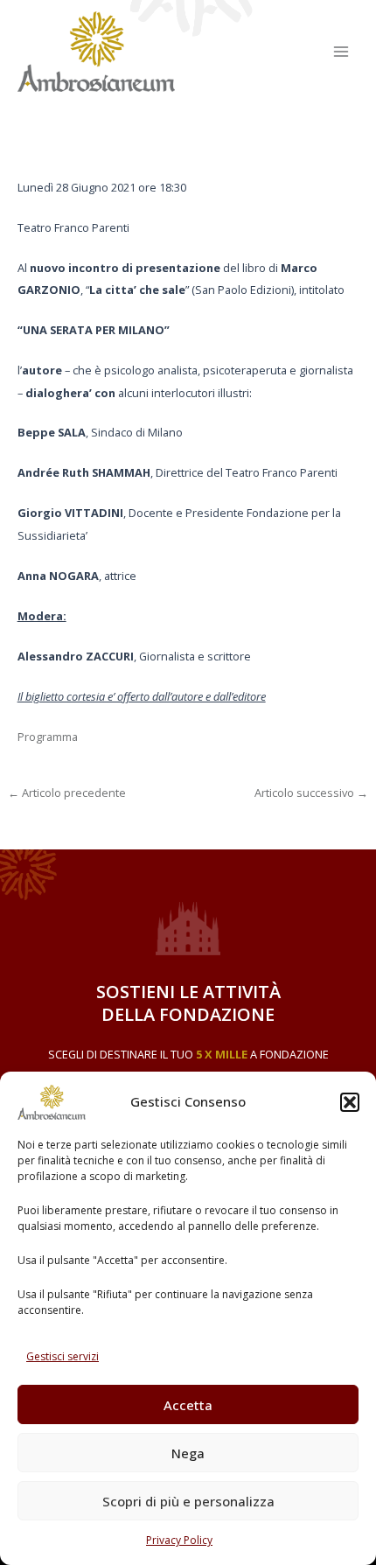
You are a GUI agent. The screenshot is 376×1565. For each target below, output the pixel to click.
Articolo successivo (311, 793)
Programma (47, 736)
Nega (188, 1453)
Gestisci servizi (62, 1356)
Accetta (188, 1405)
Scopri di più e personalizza (188, 1501)
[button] (350, 1102)
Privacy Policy (179, 1540)
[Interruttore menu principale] (341, 51)
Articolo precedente (67, 793)
